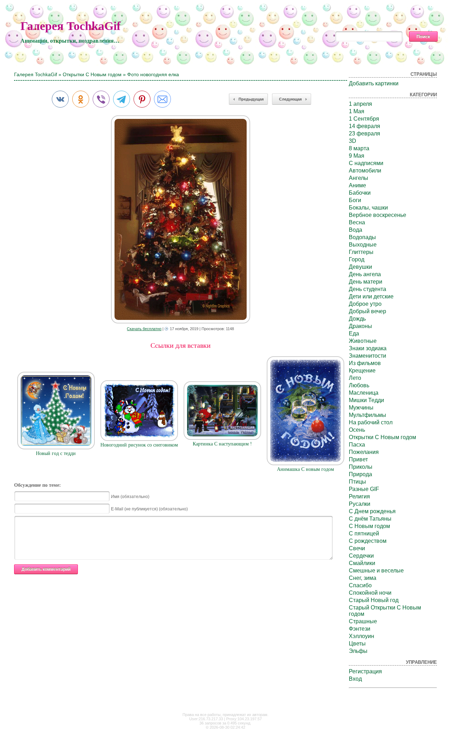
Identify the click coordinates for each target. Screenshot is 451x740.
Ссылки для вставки (180, 345)
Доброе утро (365, 304)
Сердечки (361, 556)
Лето (355, 378)
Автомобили (365, 171)
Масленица (363, 393)
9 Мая (356, 156)
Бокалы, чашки (368, 208)
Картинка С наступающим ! (222, 444)
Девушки (360, 267)
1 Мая (356, 111)
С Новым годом (369, 526)
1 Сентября (364, 119)
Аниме (357, 185)
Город (356, 259)
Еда (354, 333)
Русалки (359, 504)
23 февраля (364, 134)
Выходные (363, 245)
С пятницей (364, 533)
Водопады (362, 237)
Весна (357, 222)
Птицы (357, 482)
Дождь (357, 319)
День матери (365, 282)
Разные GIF (364, 489)
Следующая (290, 99)
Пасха (357, 445)
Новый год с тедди (56, 453)
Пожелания (364, 452)
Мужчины (361, 408)
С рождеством (368, 541)
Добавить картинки (374, 83)
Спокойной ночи (370, 593)
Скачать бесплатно (144, 329)
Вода (355, 230)
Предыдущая (251, 99)
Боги (355, 200)
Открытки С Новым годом (92, 74)
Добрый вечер (367, 311)
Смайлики (362, 563)
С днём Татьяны (370, 519)
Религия (359, 496)
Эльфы (358, 651)
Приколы (360, 467)
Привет (358, 459)
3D (352, 141)
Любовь (359, 385)
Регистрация (365, 671)
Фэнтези (359, 629)
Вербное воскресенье (377, 215)
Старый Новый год (374, 600)
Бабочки (360, 193)
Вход (355, 679)
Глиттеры (361, 252)
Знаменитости (367, 356)
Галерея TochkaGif (70, 25)
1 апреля (360, 104)
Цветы (357, 644)
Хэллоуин (361, 636)
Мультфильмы (367, 415)
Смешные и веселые (376, 571)
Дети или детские (371, 296)
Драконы (360, 326)
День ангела (365, 274)
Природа (360, 474)
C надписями (366, 163)
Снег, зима (362, 578)
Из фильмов (365, 363)
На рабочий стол (371, 422)
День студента (367, 289)
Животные (363, 341)
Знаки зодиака (368, 348)
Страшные (363, 621)
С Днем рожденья (372, 511)
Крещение (362, 371)
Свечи (357, 548)
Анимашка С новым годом (305, 469)
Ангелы (358, 178)
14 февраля (364, 126)
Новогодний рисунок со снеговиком (139, 445)
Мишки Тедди (366, 400)
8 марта (359, 148)
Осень (357, 430)
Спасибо (360, 585)
